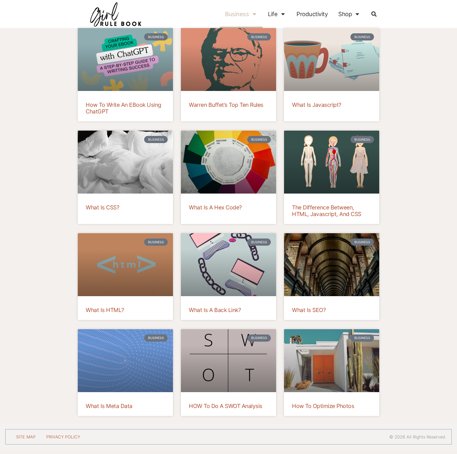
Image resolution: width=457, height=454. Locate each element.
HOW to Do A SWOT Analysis (225, 406)
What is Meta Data (109, 406)
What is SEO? (309, 310)
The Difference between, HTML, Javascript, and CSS (326, 210)
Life (272, 14)
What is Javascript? (316, 105)
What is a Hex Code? (215, 207)
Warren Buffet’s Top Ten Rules (226, 105)
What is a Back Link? (215, 310)
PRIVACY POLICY (63, 436)
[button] (374, 14)
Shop (345, 14)
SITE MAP (26, 436)
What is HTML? (105, 310)
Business (237, 14)
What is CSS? (102, 207)
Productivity (312, 14)
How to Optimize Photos (323, 406)
